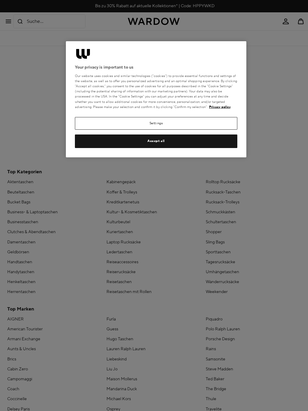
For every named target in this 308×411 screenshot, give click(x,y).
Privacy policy (220, 107)
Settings (156, 123)
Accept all (156, 141)
